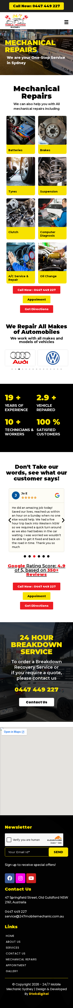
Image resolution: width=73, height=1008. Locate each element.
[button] (12, 369)
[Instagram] (20, 878)
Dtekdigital (39, 994)
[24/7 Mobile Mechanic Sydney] (16, 21)
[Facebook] (10, 878)
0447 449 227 (36, 689)
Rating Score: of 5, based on (36, 570)
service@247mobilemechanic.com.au (34, 916)
